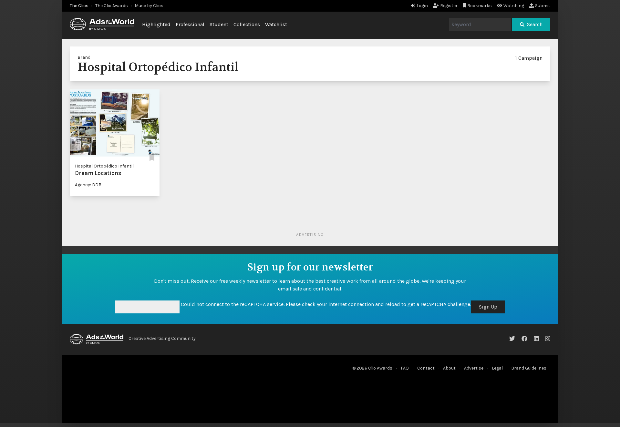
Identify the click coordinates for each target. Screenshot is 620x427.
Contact (426, 368)
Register (449, 5)
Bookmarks (479, 5)
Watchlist (276, 24)
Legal (497, 368)
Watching (513, 5)
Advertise (473, 368)
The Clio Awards (111, 5)
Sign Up (488, 307)
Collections (246, 24)
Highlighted (156, 24)
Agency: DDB (88, 185)
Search (534, 24)
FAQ (405, 368)
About (449, 368)
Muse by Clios (149, 5)
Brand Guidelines (528, 368)
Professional (190, 24)
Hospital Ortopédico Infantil (104, 166)
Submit (542, 5)
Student (219, 24)
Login (422, 5)
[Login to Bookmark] (152, 158)
